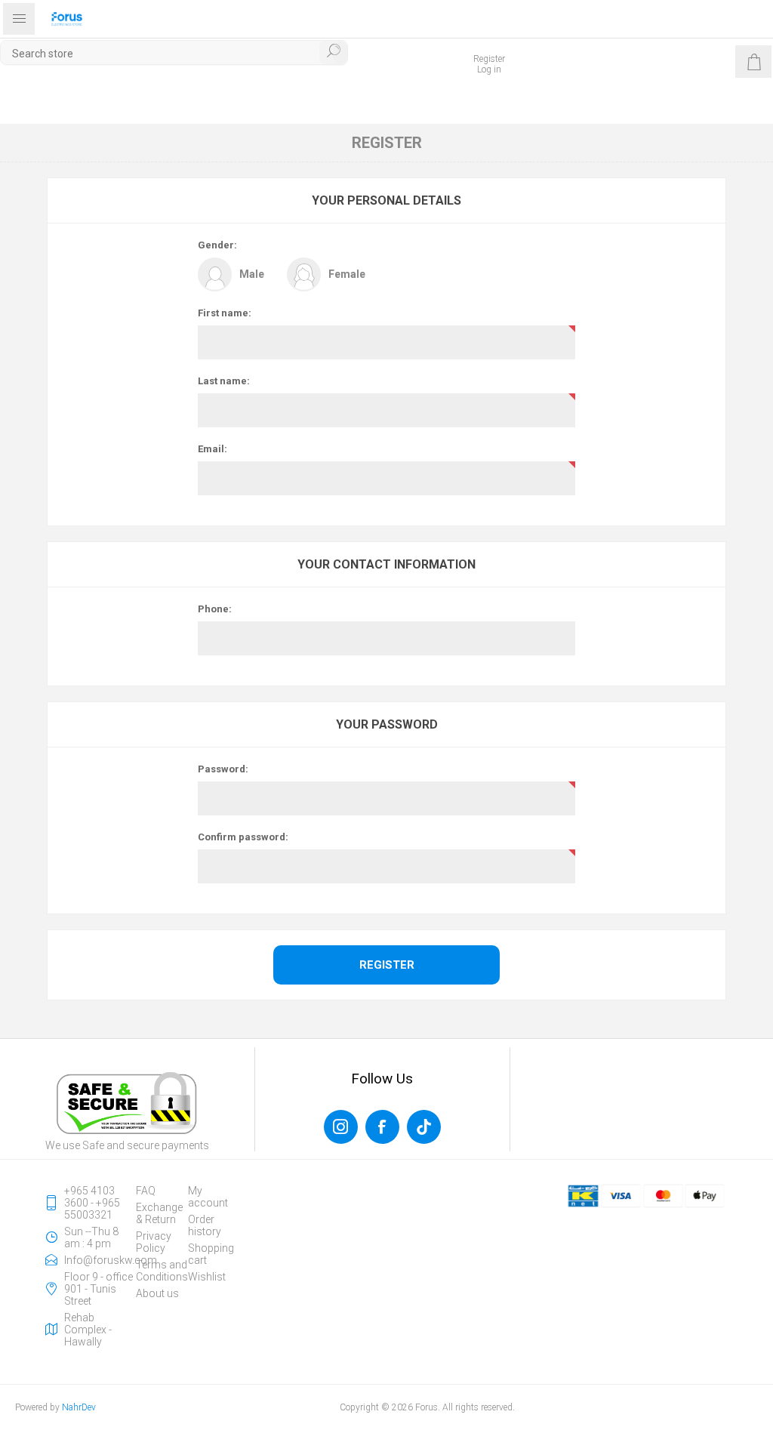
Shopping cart (211, 1254)
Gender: (217, 245)
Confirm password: (243, 837)
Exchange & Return (159, 1213)
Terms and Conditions (162, 1271)
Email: (212, 449)
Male (251, 274)
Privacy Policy (153, 1242)
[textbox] (174, 53)
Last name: (224, 381)
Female (346, 274)
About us (157, 1293)
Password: (223, 769)
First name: (224, 313)
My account (208, 1197)
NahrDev (79, 1407)
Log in (489, 69)
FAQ (146, 1191)
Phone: (215, 609)
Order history (204, 1225)
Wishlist (207, 1277)
